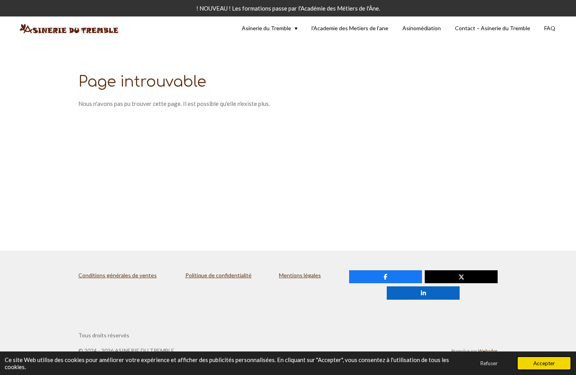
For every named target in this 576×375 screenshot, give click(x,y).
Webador (488, 350)
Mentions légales (300, 275)
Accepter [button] (544, 363)
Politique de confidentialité (218, 275)
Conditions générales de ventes (117, 275)
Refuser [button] (489, 363)
